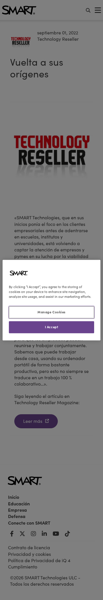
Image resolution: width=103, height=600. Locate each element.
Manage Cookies (51, 312)
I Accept (51, 327)
